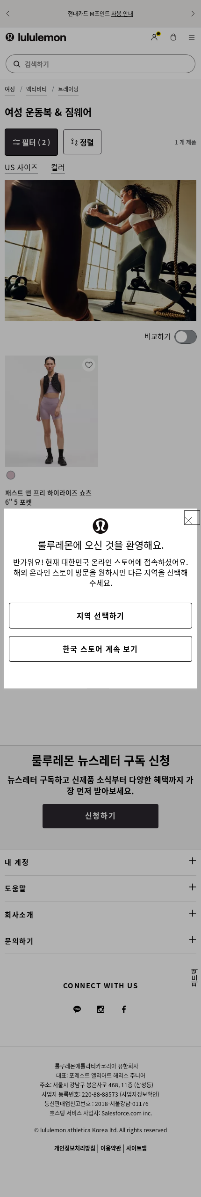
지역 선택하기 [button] (100, 615)
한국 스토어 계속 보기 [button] (100, 648)
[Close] (192, 517)
